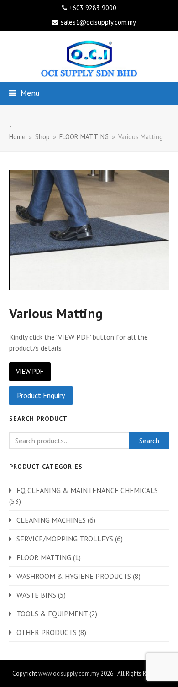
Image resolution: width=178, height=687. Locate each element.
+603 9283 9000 (92, 8)
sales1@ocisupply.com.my (98, 22)
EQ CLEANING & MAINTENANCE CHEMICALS (87, 490)
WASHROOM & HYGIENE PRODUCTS (73, 576)
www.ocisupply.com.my (68, 673)
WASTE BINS (36, 594)
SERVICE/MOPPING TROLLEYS (64, 538)
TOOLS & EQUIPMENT (52, 613)
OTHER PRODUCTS (46, 632)
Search (149, 440)
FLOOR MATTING (43, 557)
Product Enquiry (41, 395)
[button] (24, 93)
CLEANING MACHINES (51, 519)
